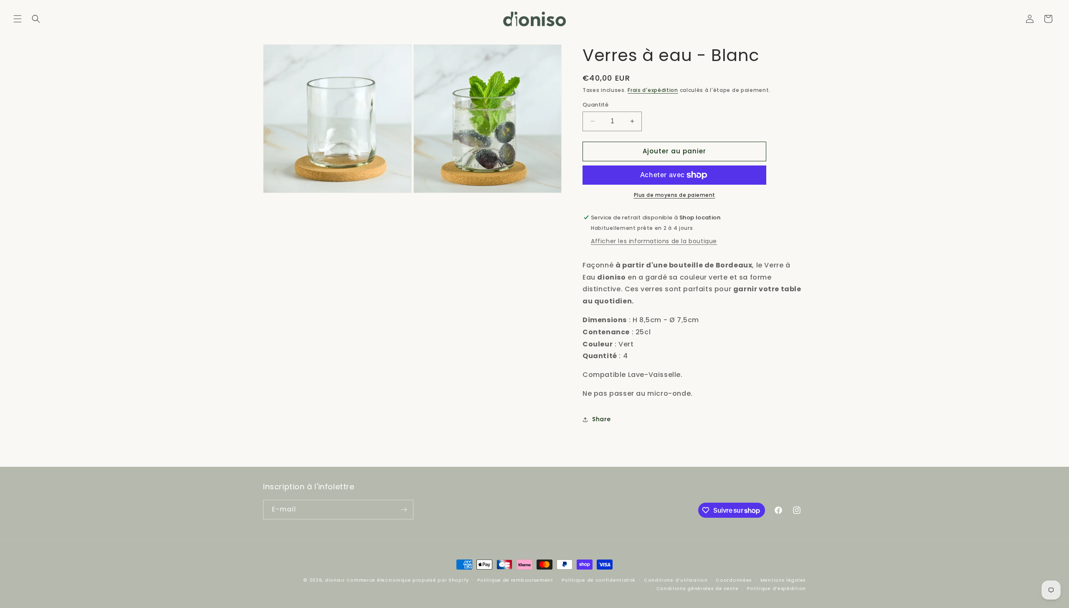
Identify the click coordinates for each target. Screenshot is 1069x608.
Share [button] (601, 419)
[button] (17, 19)
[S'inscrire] (404, 509)
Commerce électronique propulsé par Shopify (408, 580)
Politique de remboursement (515, 580)
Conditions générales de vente (697, 588)
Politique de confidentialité (599, 580)
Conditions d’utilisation (676, 580)
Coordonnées (734, 580)
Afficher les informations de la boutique (654, 241)
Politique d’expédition (776, 588)
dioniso (335, 580)
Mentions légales (783, 580)
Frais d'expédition (653, 90)
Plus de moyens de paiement (674, 194)
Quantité (595, 105)
